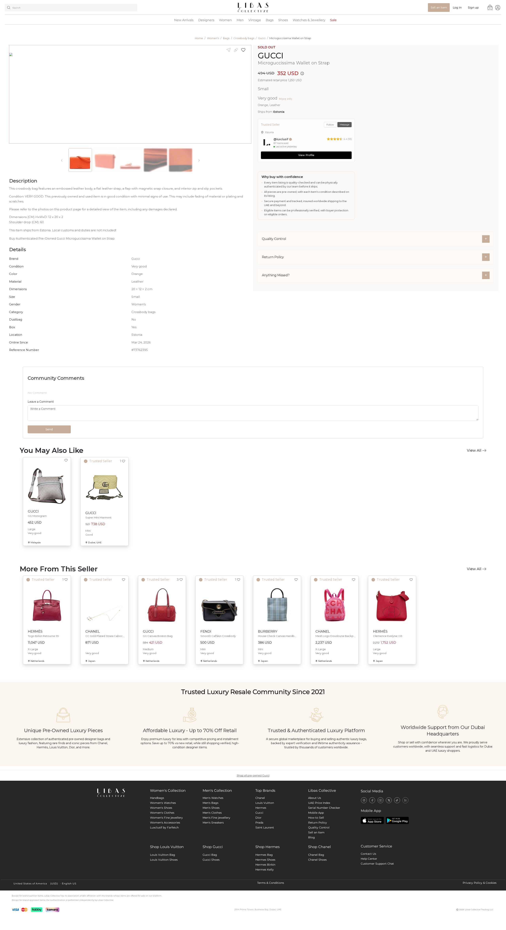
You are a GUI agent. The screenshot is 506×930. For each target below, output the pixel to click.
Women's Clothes (162, 845)
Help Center (369, 891)
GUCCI (270, 55)
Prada (259, 855)
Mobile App (316, 845)
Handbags (157, 830)
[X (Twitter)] (389, 832)
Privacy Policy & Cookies (480, 915)
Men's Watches (213, 830)
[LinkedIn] (405, 832)
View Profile (306, 155)
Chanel (260, 830)
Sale (333, 20)
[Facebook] (372, 832)
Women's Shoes (161, 840)
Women (225, 20)
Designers (206, 20)
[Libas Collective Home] (120, 825)
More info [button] (285, 99)
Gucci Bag (210, 887)
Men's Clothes (212, 845)
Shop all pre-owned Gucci (253, 808)
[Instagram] (364, 832)
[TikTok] (397, 832)
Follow (330, 124)
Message (344, 124)
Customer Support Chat (377, 896)
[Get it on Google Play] (397, 853)
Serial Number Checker (324, 840)
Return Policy (317, 855)
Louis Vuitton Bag (162, 887)
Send (49, 462)
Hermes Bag (264, 887)
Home (199, 38)
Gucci (261, 38)
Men (240, 20)
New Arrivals (184, 20)
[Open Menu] (497, 7)
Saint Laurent (264, 860)
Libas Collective (322, 823)
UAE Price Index (319, 835)
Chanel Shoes (317, 892)
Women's (213, 38)
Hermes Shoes (265, 892)
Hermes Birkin (265, 897)
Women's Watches (163, 835)
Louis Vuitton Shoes (164, 892)
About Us (314, 830)
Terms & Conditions (270, 915)
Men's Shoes (211, 840)
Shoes (283, 20)
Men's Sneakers (213, 855)
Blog (311, 870)
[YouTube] (380, 832)
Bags (270, 20)
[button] (244, 50)
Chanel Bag (316, 887)
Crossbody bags (243, 38)
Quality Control (318, 860)
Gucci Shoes (211, 892)
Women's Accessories (165, 855)
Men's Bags (210, 835)
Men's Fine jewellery (216, 850)
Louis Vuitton (264, 835)
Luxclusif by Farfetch (164, 860)
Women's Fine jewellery (166, 850)
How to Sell (316, 850)
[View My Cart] (490, 7)
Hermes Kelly (264, 902)
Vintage (254, 20)
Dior (258, 850)
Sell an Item (316, 865)
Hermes (260, 840)
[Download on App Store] (372, 853)
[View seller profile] (266, 142)
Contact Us (368, 886)
